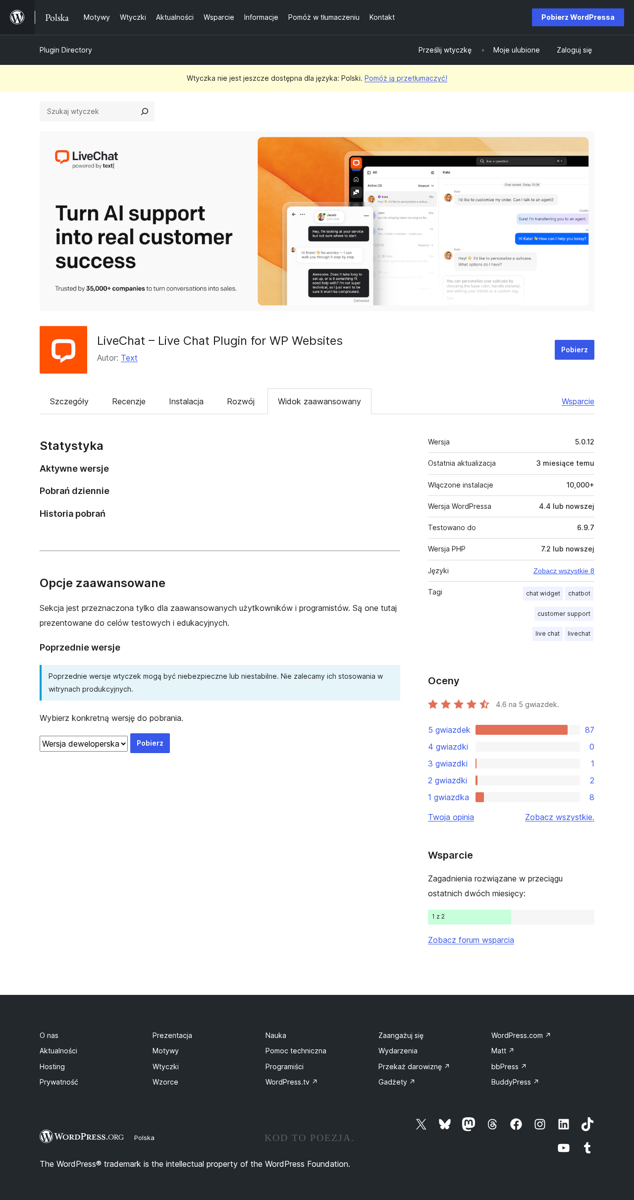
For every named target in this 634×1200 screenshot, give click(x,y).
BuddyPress (515, 1082)
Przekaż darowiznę (414, 1066)
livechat (579, 633)
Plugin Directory (66, 50)
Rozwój (241, 401)
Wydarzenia (398, 1050)
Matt (503, 1050)
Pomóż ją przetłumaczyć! (406, 78)
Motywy (166, 1050)
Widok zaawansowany (319, 401)
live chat (547, 633)
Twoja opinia (451, 817)
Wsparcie (578, 401)
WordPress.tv (291, 1082)
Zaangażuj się (400, 1035)
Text (129, 358)
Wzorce (165, 1082)
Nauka (275, 1035)
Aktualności (58, 1050)
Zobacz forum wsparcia (471, 940)
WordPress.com (521, 1035)
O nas (49, 1035)
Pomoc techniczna (295, 1050)
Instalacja (186, 401)
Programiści (284, 1066)
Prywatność (59, 1082)
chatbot (579, 593)
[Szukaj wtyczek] (145, 111)
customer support (563, 613)
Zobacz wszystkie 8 (563, 571)
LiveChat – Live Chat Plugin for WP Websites (220, 340)
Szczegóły (69, 401)
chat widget (543, 593)
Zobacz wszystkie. (559, 817)
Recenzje (129, 401)
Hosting (52, 1066)
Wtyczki (166, 1066)
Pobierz (574, 349)
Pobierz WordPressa (578, 17)
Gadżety (397, 1082)
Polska (144, 1138)
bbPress (509, 1066)
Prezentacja (172, 1035)
